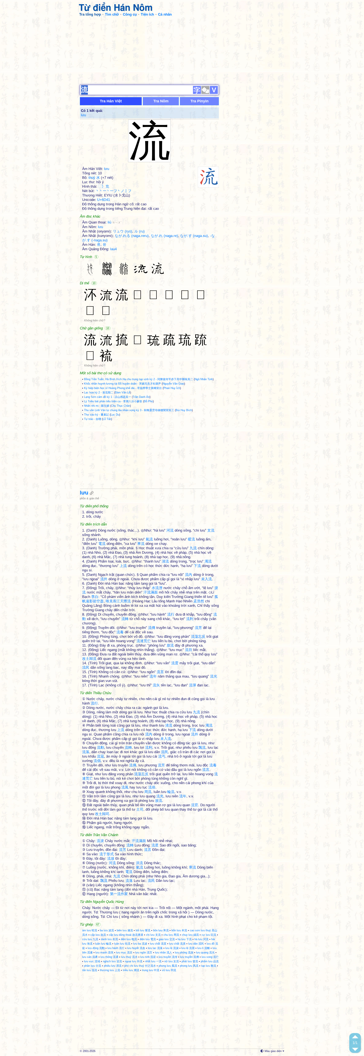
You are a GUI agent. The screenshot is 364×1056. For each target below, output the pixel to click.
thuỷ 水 (94, 178)
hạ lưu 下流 (185, 939)
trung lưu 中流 (150, 970)
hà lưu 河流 (201, 939)
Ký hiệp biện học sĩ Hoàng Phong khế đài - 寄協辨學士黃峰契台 (123, 388)
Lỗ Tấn (107, 419)
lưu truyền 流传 (168, 956)
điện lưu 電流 (148, 939)
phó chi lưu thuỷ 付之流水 (140, 965)
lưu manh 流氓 (104, 952)
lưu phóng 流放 (184, 952)
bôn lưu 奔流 (161, 930)
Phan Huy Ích (171, 388)
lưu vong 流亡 (210, 956)
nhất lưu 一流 (153, 961)
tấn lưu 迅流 (89, 970)
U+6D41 (103, 200)
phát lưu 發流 (190, 961)
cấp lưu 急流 (98, 934)
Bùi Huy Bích (184, 410)
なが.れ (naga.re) (164, 236)
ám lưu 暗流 (89, 930)
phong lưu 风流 (189, 965)
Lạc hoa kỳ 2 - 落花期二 (98, 392)
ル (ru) (139, 231)
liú (114, 222)
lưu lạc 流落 (155, 948)
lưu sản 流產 (90, 956)
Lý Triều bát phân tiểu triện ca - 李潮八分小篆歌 (113, 401)
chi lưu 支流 (153, 934)
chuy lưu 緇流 (190, 934)
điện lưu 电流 (129, 939)
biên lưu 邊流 (125, 930)
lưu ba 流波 (140, 943)
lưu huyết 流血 (136, 948)
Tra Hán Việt (111, 101)
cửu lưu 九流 (90, 939)
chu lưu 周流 (171, 934)
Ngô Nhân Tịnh (204, 379)
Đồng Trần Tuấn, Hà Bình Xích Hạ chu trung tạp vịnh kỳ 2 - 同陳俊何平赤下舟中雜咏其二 (138, 379)
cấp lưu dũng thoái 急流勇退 (126, 934)
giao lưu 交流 (167, 939)
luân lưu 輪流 (103, 943)
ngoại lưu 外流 (133, 961)
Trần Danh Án (141, 396)
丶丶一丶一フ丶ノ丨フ (113, 191)
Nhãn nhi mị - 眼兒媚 (96, 405)
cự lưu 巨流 (209, 934)
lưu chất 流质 (177, 943)
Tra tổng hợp (90, 14)
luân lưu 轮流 (122, 943)
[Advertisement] (182, 50)
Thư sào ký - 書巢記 (96, 414)
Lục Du (115, 414)
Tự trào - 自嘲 (92, 419)
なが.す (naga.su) (194, 236)
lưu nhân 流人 (163, 952)
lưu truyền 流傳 (189, 956)
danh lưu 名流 (109, 939)
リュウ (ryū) (122, 231)
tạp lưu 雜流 (208, 965)
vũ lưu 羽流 (169, 970)
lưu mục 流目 (124, 952)
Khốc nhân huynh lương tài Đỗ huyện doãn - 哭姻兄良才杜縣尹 (122, 383)
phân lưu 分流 (92, 965)
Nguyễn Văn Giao (173, 383)
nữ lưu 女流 (171, 961)
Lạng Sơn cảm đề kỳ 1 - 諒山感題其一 (107, 396)
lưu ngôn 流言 (143, 952)
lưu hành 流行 (115, 948)
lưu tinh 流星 (148, 956)
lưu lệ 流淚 (172, 948)
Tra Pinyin (199, 101)
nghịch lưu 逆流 (112, 961)
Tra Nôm (161, 101)
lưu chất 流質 (158, 943)
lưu (83, 115)
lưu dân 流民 (196, 943)
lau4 (113, 249)
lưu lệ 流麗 (188, 948)
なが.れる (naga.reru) (132, 236)
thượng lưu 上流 (110, 970)
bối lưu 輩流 (143, 930)
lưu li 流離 (203, 948)
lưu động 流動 (96, 948)
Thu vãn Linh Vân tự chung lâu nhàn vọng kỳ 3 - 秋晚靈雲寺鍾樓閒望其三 (129, 410)
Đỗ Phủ (148, 401)
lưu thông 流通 (109, 956)
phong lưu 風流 (168, 965)
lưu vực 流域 (92, 961)
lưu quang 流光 (205, 952)
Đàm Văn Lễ (122, 392)
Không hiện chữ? (94, 320)
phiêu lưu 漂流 (113, 965)
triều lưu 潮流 (131, 970)
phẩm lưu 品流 (210, 961)
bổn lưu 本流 (179, 930)
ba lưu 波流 (107, 930)
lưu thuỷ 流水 (129, 956)
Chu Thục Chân (120, 405)
